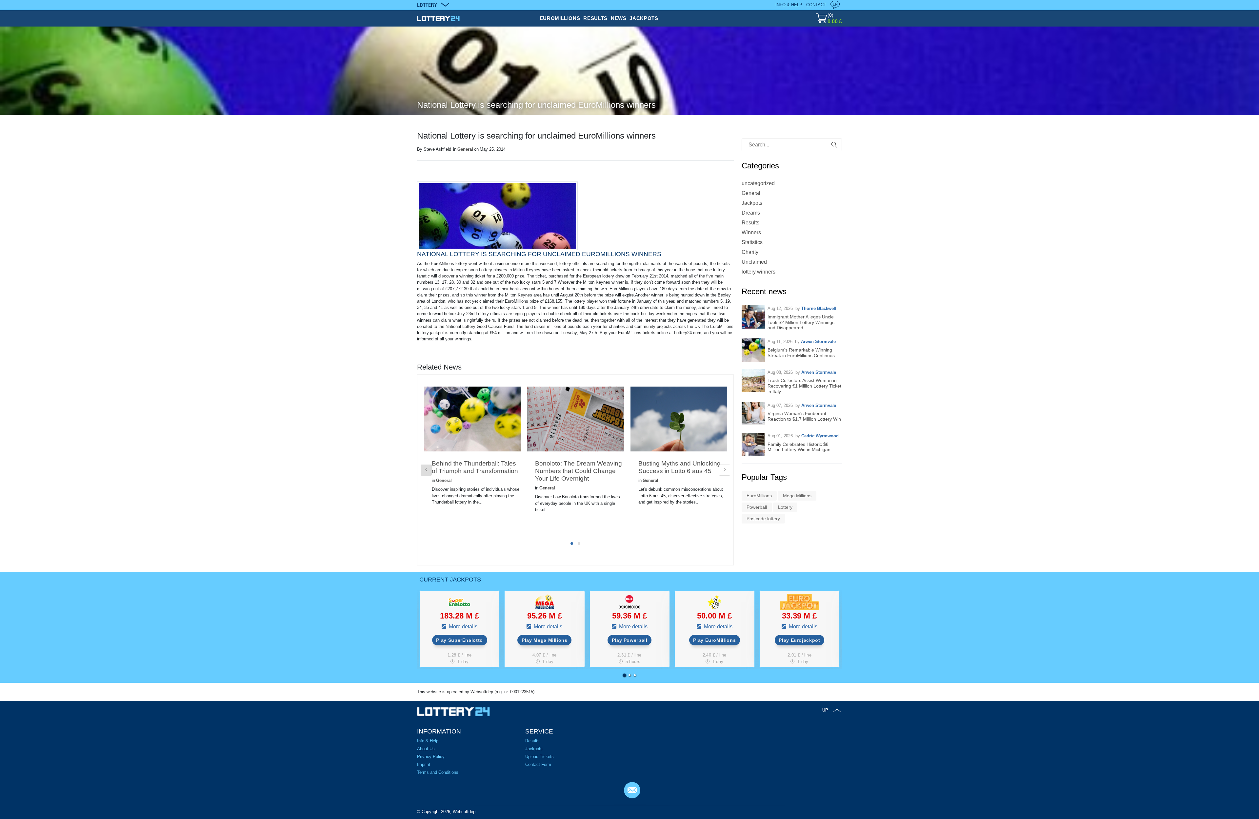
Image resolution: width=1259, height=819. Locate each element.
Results (750, 222)
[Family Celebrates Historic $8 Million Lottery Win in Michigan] (753, 444)
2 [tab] (579, 543)
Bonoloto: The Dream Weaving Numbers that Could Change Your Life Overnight (578, 471)
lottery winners (758, 272)
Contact (816, 4)
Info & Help (788, 4)
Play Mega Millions (545, 640)
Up (825, 710)
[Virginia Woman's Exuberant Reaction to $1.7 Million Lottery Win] (753, 414)
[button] (624, 675)
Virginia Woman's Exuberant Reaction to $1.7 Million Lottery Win (804, 416)
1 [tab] (571, 543)
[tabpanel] (472, 456)
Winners (751, 232)
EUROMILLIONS (560, 18)
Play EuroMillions (714, 640)
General (465, 149)
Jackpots (752, 203)
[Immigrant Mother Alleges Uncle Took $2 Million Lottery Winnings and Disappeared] (753, 317)
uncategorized (758, 183)
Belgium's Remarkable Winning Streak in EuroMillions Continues (801, 352)
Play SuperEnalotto (459, 640)
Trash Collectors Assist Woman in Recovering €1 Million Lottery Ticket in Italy (804, 386)
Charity (750, 252)
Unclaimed (754, 262)
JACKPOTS (644, 18)
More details (462, 626)
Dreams (751, 213)
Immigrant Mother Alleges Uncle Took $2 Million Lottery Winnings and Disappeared (801, 322)
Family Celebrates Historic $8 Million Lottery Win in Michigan (799, 447)
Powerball (757, 507)
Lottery (785, 507)
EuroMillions (759, 495)
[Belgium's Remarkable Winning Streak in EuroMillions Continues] (753, 350)
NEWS (619, 18)
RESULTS (595, 18)
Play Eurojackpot (799, 640)
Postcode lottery (763, 518)
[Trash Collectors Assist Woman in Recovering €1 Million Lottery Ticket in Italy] (753, 380)
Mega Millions (797, 495)
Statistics (752, 242)
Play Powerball (630, 640)
